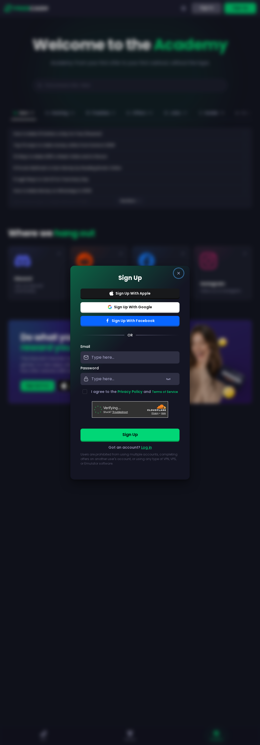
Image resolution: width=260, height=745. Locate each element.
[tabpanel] (130, 408)
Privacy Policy (130, 391)
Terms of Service (165, 392)
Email (85, 346)
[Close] (179, 273)
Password (89, 368)
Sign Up (130, 434)
